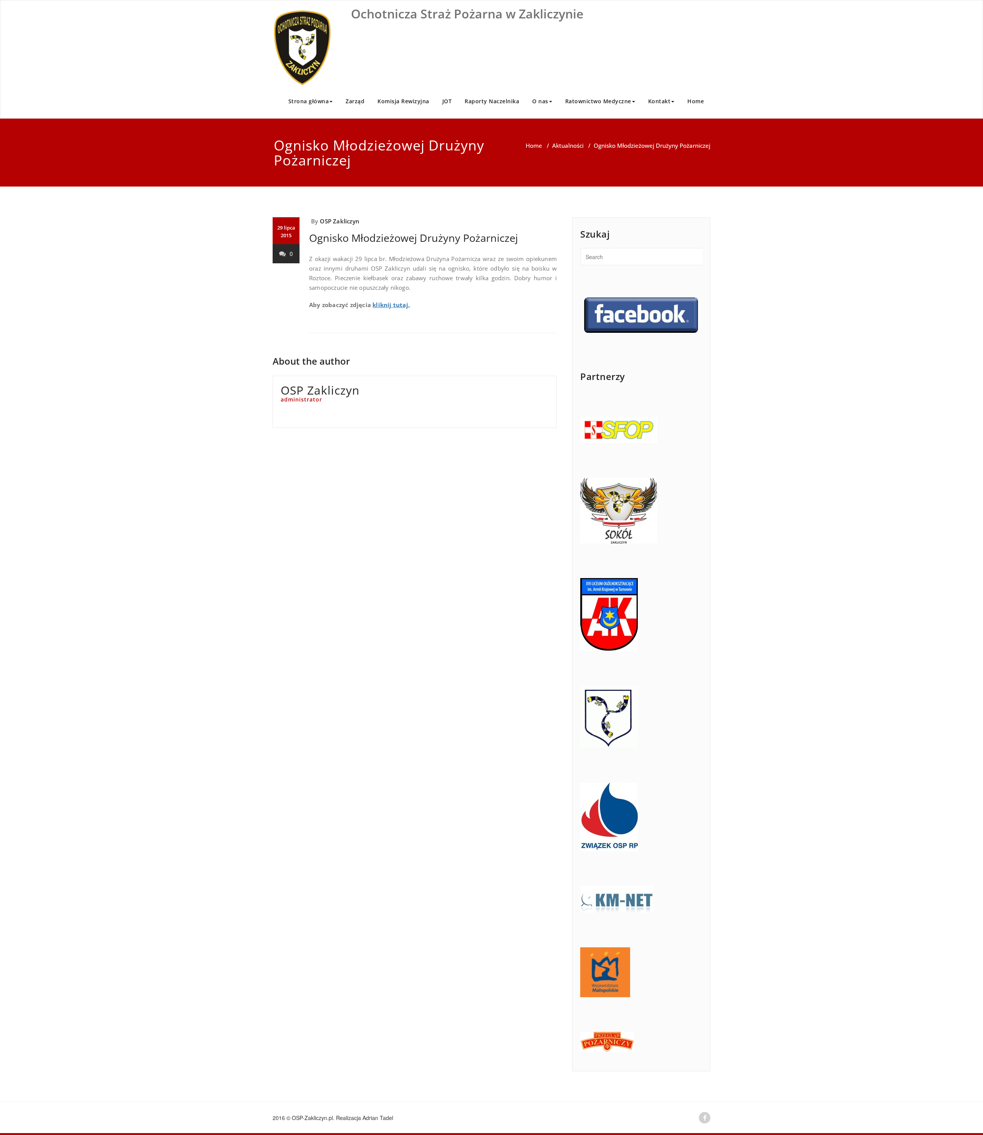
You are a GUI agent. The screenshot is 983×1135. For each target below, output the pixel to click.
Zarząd (355, 101)
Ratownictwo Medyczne (598, 101)
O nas (540, 101)
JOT (447, 101)
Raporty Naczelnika (492, 101)
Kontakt (659, 101)
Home (695, 101)
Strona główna (308, 101)
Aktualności (568, 145)
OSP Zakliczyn (339, 221)
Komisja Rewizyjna (403, 101)
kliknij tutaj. (391, 305)
